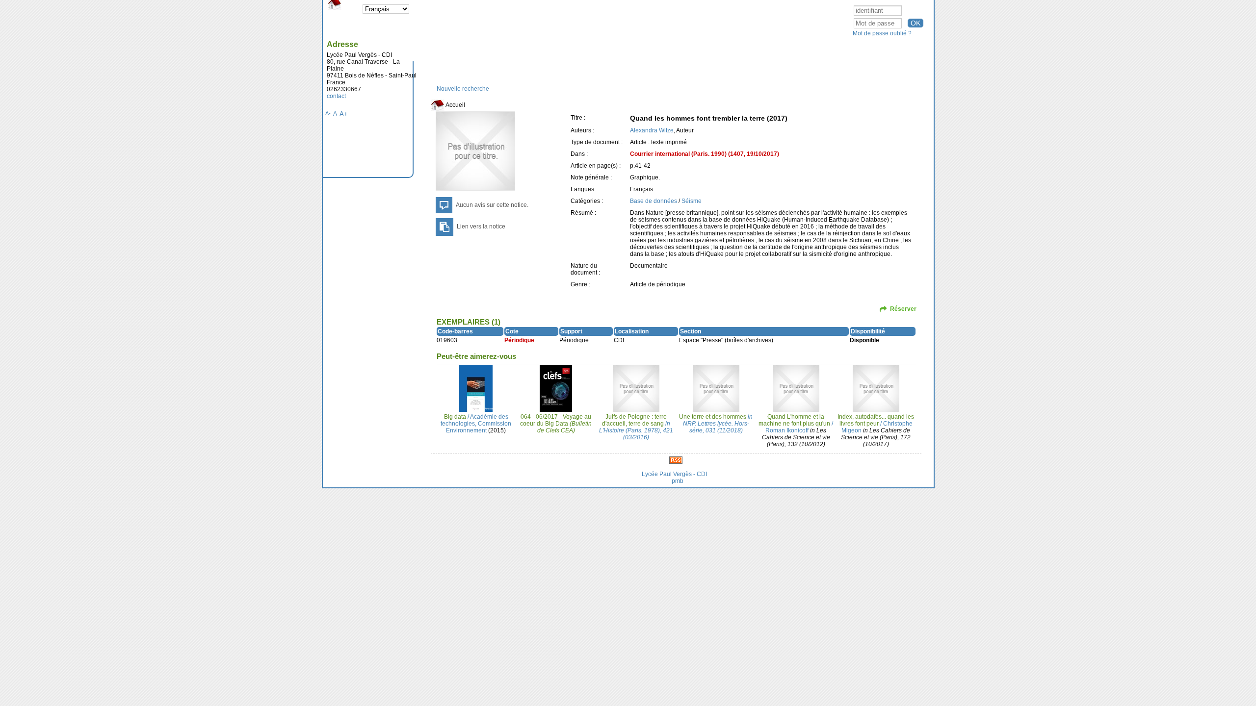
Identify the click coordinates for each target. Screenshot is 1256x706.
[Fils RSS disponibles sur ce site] (675, 459)
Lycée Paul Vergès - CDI (674, 474)
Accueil (455, 104)
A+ (344, 114)
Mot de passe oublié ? (882, 33)
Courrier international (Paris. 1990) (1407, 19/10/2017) (704, 154)
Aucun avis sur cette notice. (492, 205)
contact (336, 96)
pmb (677, 481)
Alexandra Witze (652, 130)
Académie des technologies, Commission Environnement (476, 423)
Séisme (691, 201)
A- (328, 113)
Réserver (903, 308)
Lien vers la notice (481, 226)
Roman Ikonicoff (787, 430)
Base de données (653, 201)
